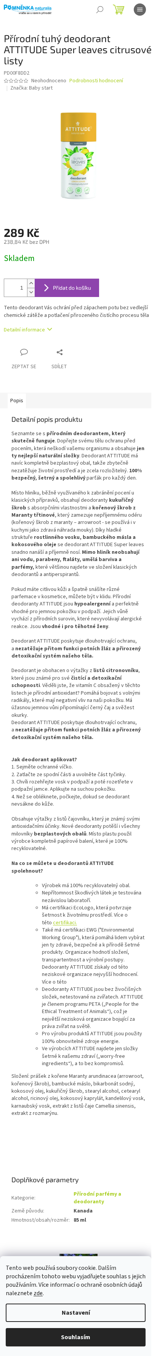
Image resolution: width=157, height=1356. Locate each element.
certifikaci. (65, 923)
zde (38, 1293)
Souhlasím (75, 1337)
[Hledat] (99, 9)
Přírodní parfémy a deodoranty (97, 1197)
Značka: (31, 88)
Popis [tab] (16, 401)
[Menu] (139, 9)
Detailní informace (24, 330)
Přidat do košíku (72, 287)
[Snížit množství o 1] (31, 292)
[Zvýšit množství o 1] (31, 283)
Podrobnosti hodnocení (96, 81)
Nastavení (76, 1313)
